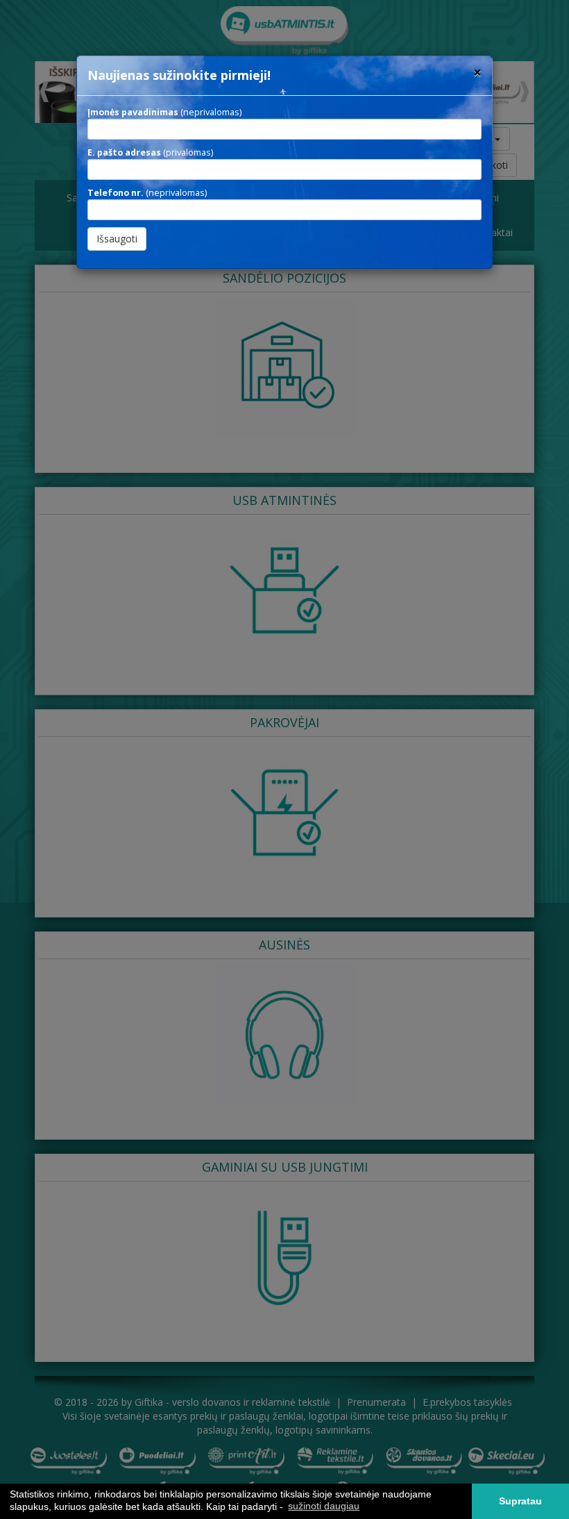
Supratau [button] (520, 1500)
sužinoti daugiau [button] (323, 1505)
